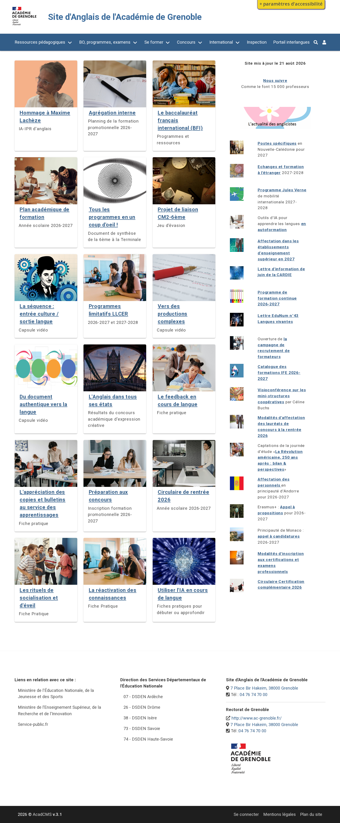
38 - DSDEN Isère (140, 717)
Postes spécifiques (277, 143)
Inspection (257, 42)
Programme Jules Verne (282, 190)
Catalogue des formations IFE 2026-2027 (279, 372)
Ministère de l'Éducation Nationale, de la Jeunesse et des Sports (56, 693)
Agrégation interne (112, 113)
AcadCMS (47, 814)
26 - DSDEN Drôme (142, 707)
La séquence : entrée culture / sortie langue (39, 313)
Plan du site (311, 814)
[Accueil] (24, 26)
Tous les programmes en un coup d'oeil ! (112, 217)
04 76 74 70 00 (253, 694)
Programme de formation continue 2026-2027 (277, 298)
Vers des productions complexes (172, 313)
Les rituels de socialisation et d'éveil (39, 597)
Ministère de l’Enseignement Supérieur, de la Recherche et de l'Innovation (59, 710)
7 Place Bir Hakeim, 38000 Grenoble (264, 688)
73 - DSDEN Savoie (142, 728)
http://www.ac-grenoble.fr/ (257, 718)
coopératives (271, 402)
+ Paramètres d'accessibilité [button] (291, 3)
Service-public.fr (33, 724)
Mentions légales (279, 814)
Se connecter (246, 814)
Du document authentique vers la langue (43, 404)
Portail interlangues (291, 42)
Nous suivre (275, 80)
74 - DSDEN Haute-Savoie (148, 739)
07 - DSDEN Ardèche (143, 696)
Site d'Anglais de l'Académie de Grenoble (125, 17)
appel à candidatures (279, 536)
